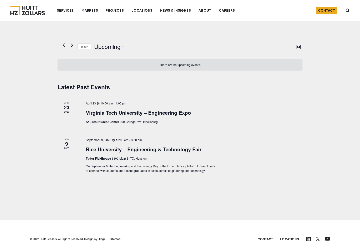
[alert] (180, 65)
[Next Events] (71, 45)
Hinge (102, 239)
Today (84, 46)
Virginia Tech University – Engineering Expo (138, 112)
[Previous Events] (63, 45)
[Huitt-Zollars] (27, 10)
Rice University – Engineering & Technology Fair (143, 149)
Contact (326, 10)
